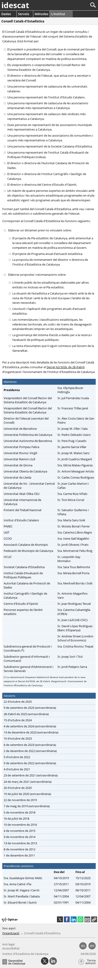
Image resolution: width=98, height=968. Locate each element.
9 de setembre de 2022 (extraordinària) (30, 763)
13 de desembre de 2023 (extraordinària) (31, 732)
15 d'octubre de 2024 (18, 720)
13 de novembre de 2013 (20, 843)
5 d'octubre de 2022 (17, 757)
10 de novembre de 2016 (20, 825)
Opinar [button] (13, 919)
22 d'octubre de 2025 (18, 702)
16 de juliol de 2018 (16, 818)
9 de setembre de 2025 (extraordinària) (30, 708)
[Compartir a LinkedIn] (74, 919)
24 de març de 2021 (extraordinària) (28, 782)
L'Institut (58, 14)
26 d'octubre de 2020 (18, 788)
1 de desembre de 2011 (19, 855)
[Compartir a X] (60, 919)
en (92, 945)
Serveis (23, 14)
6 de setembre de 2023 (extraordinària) (30, 745)
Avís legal (8, 944)
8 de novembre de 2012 (19, 849)
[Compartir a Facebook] (67, 919)
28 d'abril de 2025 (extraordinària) (26, 714)
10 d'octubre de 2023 (18, 738)
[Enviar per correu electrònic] (87, 919)
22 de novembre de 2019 (20, 800)
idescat (15, 5)
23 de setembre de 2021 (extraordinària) (31, 775)
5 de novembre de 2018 (19, 812)
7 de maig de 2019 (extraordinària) (27, 806)
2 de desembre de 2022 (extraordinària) (30, 751)
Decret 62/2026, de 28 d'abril (65, 367)
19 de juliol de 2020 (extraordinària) (27, 794)
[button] (94, 919)
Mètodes (41, 14)
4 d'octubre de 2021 (17, 769)
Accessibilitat (11, 948)
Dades (6, 14)
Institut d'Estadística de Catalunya (25, 954)
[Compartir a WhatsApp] (80, 919)
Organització (10, 933)
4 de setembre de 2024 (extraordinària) (30, 726)
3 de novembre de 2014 (19, 837)
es (83, 945)
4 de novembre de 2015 (19, 831)
